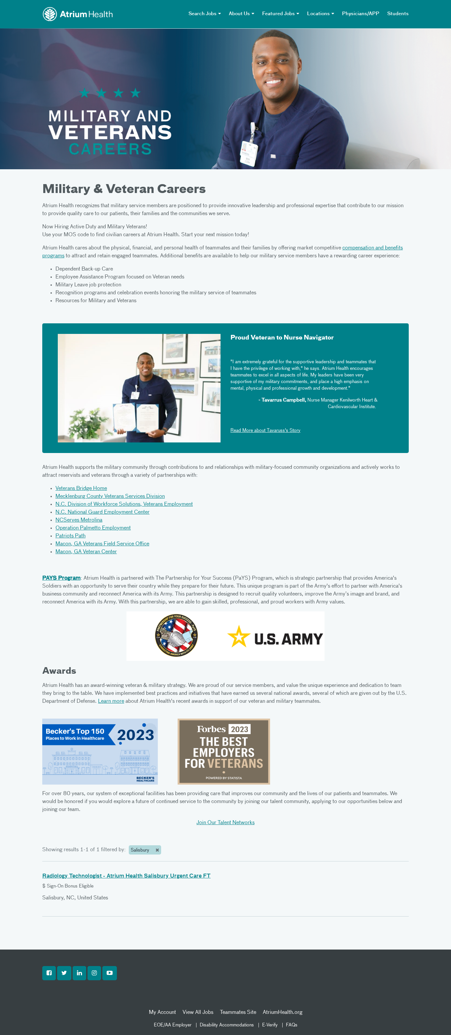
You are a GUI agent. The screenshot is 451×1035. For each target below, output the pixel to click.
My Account (162, 1012)
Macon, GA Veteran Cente (85, 552)
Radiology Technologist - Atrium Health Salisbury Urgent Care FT (126, 876)
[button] (49, 973)
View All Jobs (198, 1012)
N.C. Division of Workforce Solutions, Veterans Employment (124, 504)
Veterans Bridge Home (81, 488)
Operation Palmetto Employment (93, 528)
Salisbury (141, 850)
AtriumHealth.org (282, 1012)
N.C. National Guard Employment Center (102, 512)
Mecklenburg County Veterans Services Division (110, 496)
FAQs (291, 1025)
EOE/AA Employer (172, 1025)
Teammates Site (238, 1012)
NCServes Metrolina (78, 520)
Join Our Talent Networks (225, 822)
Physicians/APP (360, 14)
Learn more (111, 701)
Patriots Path (70, 536)
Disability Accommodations (227, 1025)
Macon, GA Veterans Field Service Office (102, 544)
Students (398, 14)
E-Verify (270, 1025)
